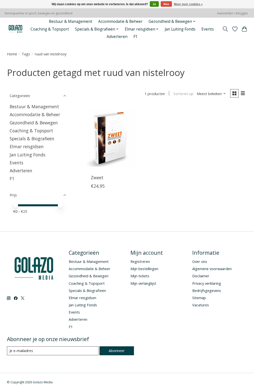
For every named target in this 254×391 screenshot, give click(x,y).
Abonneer (117, 350)
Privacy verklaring (206, 283)
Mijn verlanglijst (143, 283)
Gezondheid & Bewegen (34, 123)
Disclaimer (200, 275)
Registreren (140, 261)
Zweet (97, 177)
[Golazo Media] (15, 29)
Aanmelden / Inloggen (232, 13)
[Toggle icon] (225, 29)
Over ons (199, 261)
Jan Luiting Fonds (180, 29)
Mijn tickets (139, 275)
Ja (154, 4)
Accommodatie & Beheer (120, 21)
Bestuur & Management (70, 21)
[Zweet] (111, 138)
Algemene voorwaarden (212, 268)
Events (207, 29)
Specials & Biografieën (32, 139)
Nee (166, 4)
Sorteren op (183, 93)
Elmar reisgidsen (27, 146)
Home (12, 53)
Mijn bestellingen (144, 268)
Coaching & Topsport (50, 29)
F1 (135, 36)
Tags (26, 53)
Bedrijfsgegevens (206, 290)
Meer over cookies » (188, 4)
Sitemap (199, 297)
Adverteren (117, 36)
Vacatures (200, 304)
